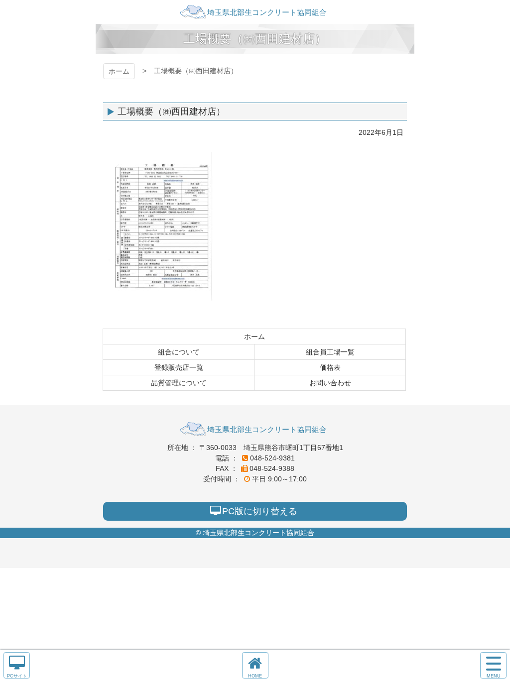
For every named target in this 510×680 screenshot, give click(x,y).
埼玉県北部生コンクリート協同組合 (255, 12)
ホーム (119, 71)
